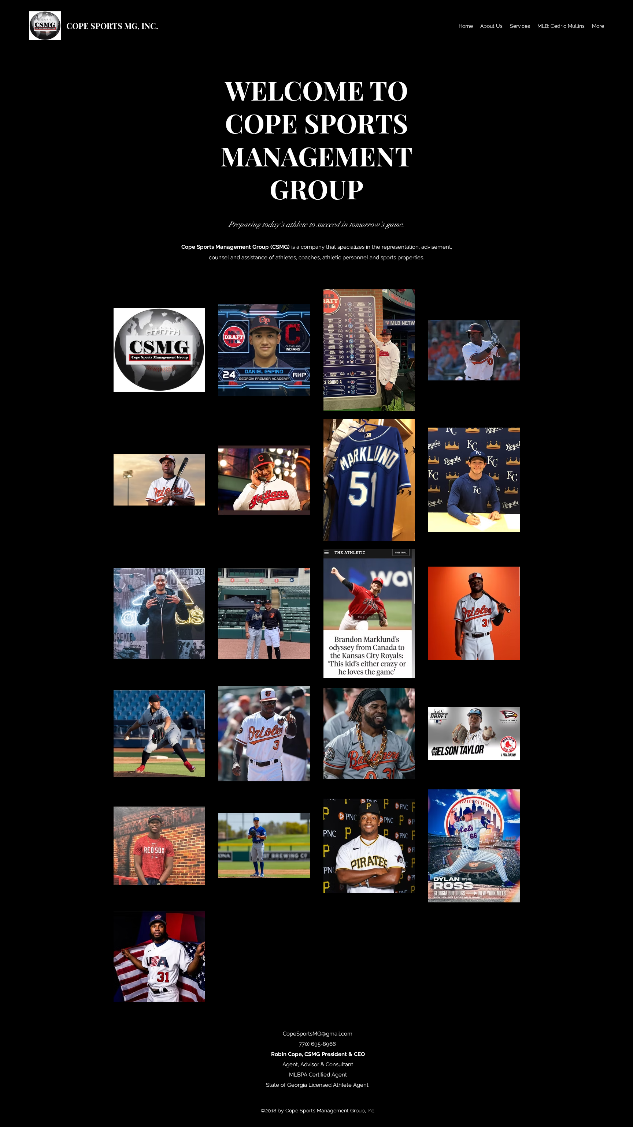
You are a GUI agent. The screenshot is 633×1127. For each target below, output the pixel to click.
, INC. (147, 25)
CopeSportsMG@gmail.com (317, 1033)
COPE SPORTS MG (101, 25)
